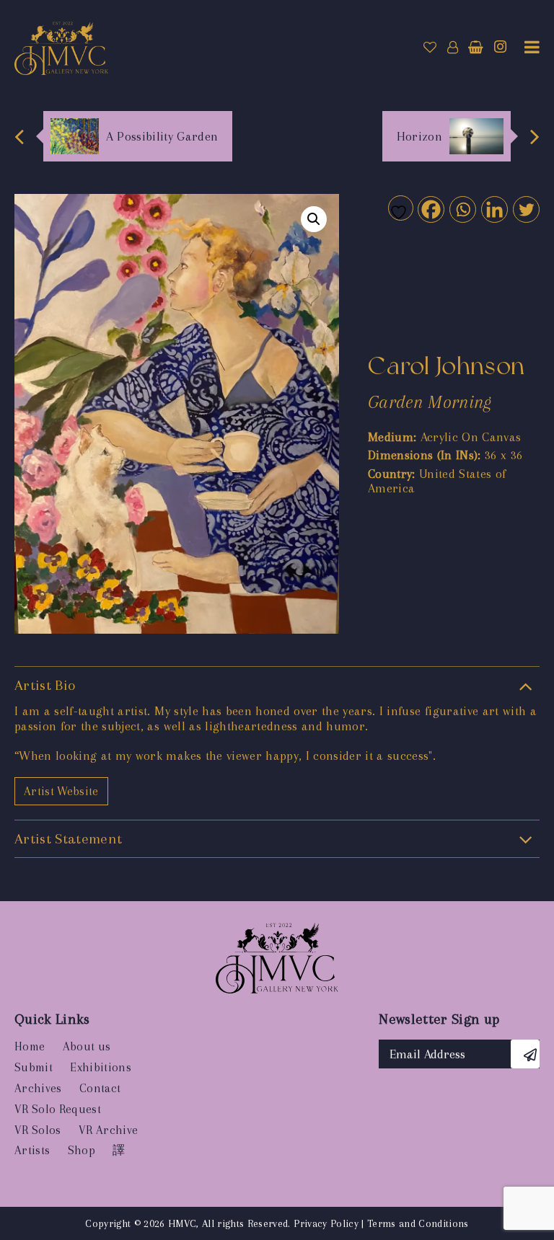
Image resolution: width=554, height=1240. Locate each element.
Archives (38, 1088)
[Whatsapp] (462, 208)
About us (87, 1046)
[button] (314, 219)
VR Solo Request (57, 1109)
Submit (33, 1067)
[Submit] (525, 1054)
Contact (99, 1088)
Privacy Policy (326, 1223)
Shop (81, 1150)
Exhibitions (100, 1067)
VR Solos (37, 1130)
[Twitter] (525, 208)
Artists (32, 1150)
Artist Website (61, 791)
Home (29, 1046)
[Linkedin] (493, 208)
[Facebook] (430, 208)
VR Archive (108, 1130)
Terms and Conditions (418, 1223)
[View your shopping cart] (475, 47)
